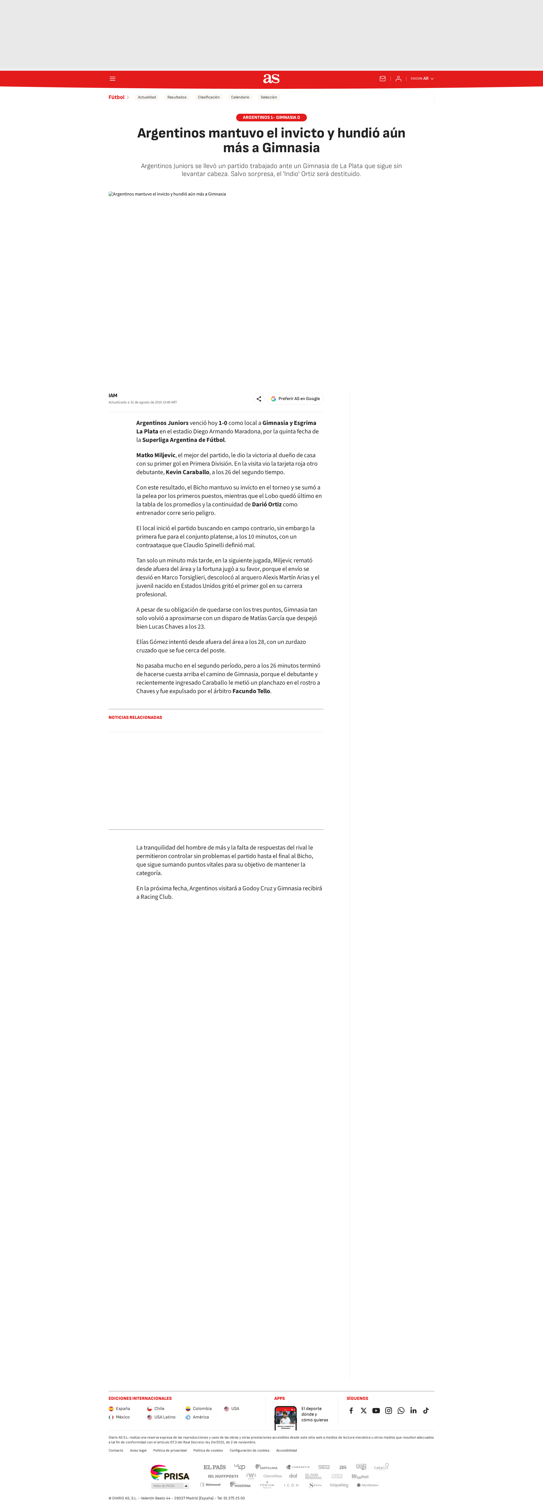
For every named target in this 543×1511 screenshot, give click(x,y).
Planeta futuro (337, 1476)
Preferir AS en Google (299, 398)
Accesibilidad (286, 1450)
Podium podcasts (267, 1485)
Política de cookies (208, 1450)
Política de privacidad (170, 1450)
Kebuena (360, 1476)
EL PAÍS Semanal (313, 1476)
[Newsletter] (382, 78)
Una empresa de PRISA (169, 1472)
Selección (269, 97)
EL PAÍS (214, 1466)
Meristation (367, 1485)
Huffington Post (222, 1476)
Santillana (266, 1466)
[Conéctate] (398, 78)
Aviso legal (138, 1450)
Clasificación (209, 97)
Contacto (116, 1450)
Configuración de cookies (250, 1450)
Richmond (210, 1484)
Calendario (240, 97)
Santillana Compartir (298, 1466)
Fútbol (116, 97)
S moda (315, 1485)
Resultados (177, 97)
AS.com (343, 1466)
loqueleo (339, 1485)
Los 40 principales (239, 1466)
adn (361, 1466)
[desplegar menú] (113, 79)
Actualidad (147, 97)
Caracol (381, 1466)
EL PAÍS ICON (291, 1485)
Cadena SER (324, 1466)
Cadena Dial (293, 1476)
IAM (113, 395)
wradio (251, 1476)
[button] (259, 399)
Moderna (240, 1485)
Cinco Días (272, 1476)
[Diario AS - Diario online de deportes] (271, 78)
